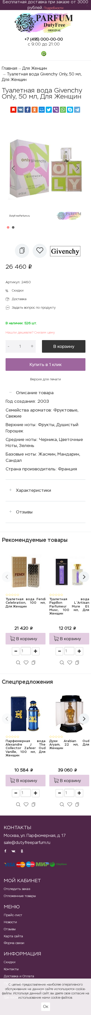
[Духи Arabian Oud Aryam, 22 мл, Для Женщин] (69, 713)
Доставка (19, 299)
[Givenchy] (67, 251)
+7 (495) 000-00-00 (44, 39)
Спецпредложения (27, 681)
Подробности (53, 8)
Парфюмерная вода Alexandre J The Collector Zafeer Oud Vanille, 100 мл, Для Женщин (26, 748)
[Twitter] (49, 110)
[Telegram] (77, 110)
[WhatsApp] (63, 110)
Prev (13, 168)
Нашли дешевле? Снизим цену (30, 332)
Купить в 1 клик (46, 364)
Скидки (18, 290)
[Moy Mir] (42, 110)
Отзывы (24, 512)
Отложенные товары (20, 896)
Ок (45, 1006)
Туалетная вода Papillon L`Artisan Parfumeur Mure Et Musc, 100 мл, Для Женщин (69, 606)
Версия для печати (45, 379)
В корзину (63, 346)
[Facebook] (28, 110)
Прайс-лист (13, 915)
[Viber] (56, 110)
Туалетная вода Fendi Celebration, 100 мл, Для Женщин (26, 602)
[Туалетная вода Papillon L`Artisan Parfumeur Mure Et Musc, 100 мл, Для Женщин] (69, 571)
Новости (10, 922)
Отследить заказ (17, 889)
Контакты (11, 969)
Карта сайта (13, 936)
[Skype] (70, 110)
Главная (9, 68)
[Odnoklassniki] (35, 110)
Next (78, 168)
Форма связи (14, 943)
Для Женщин (34, 68)
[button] (22, 251)
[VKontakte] (20, 110)
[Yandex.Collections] (13, 110)
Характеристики (33, 490)
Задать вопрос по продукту (34, 307)
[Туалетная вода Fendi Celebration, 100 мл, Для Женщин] (25, 571)
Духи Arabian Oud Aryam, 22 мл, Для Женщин (69, 744)
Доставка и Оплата (19, 976)
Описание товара (35, 392)
